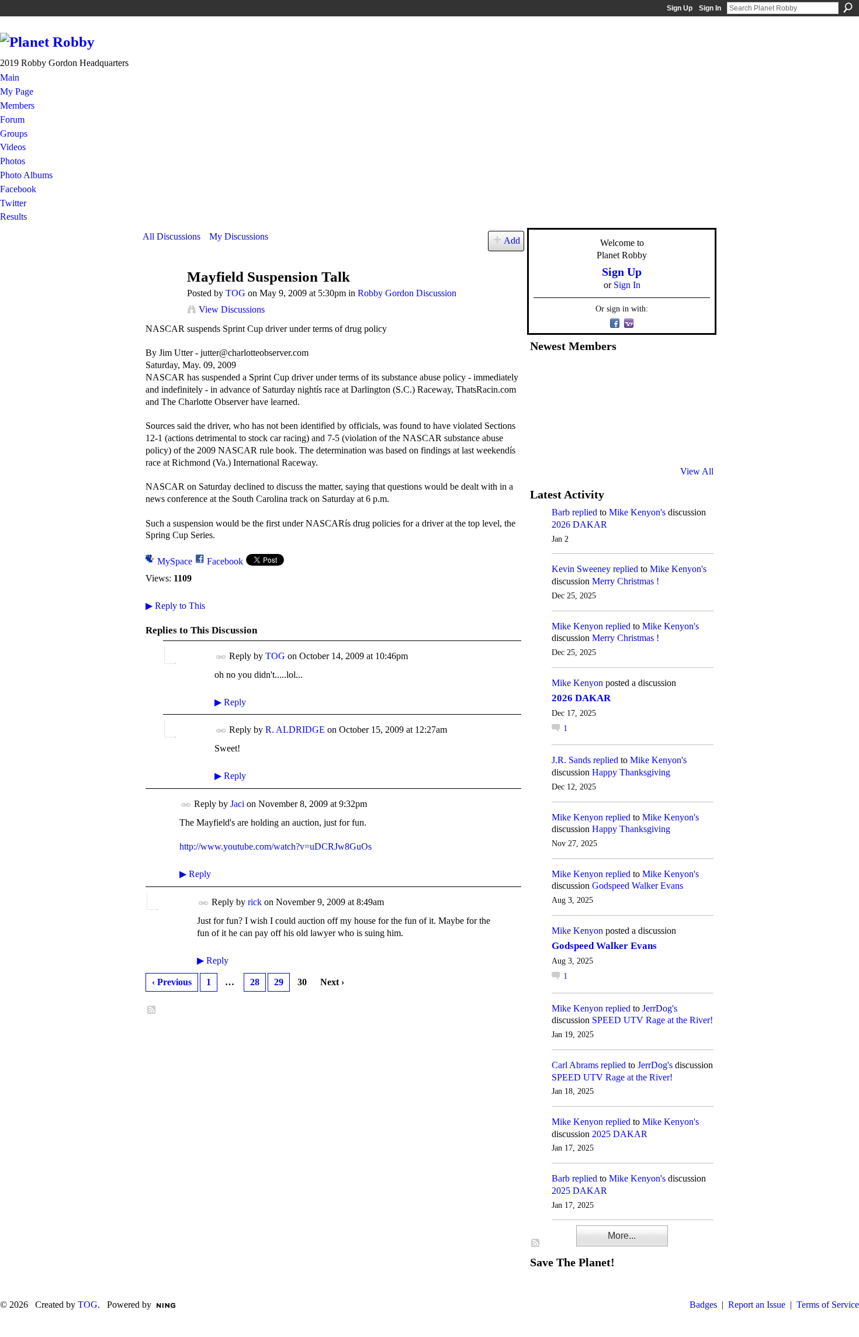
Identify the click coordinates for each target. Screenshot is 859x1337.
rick (255, 902)
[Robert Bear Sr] (687, 440)
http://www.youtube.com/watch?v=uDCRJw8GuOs (275, 846)
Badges (703, 1305)
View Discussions (232, 309)
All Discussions (171, 236)
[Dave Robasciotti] (544, 408)
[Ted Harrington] (544, 440)
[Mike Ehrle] (630, 377)
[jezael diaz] (573, 377)
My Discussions (238, 236)
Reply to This (175, 606)
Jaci (237, 804)
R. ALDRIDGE (295, 730)
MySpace (174, 561)
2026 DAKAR (579, 524)
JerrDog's (659, 1008)
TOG (235, 293)
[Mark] (630, 440)
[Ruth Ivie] (601, 408)
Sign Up (679, 8)
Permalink (221, 657)
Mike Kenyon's (637, 512)
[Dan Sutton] (687, 377)
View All (696, 471)
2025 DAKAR (619, 1134)
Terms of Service (827, 1305)
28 (254, 982)
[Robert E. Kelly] (659, 440)
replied (584, 512)
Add (512, 240)
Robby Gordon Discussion (407, 293)
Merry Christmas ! (625, 581)
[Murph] (573, 440)
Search (848, 7)
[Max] (687, 408)
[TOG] (161, 299)
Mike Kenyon (577, 626)
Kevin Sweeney (581, 569)
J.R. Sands (571, 760)
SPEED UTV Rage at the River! (652, 1020)
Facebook (225, 561)
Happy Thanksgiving (631, 772)
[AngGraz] (659, 408)
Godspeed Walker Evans (637, 886)
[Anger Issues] (601, 440)
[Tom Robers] (630, 408)
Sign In (710, 8)
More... (622, 1236)
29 (278, 982)
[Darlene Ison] (601, 377)
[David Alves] (573, 408)
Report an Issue (756, 1305)
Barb (561, 512)
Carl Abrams (575, 1065)
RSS (152, 1010)
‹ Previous (172, 982)
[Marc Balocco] (659, 377)
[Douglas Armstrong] (544, 377)
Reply (230, 702)
